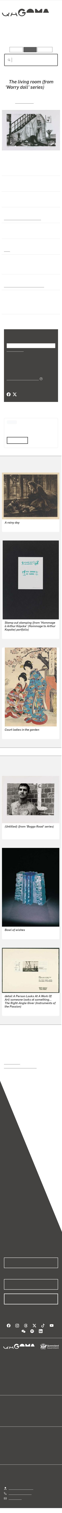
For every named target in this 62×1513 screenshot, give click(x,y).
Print (7, 250)
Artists (29, 37)
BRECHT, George (14, 634)
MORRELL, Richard (16, 934)
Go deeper (49, 37)
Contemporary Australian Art (22, 218)
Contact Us (15, 1498)
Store (7, 1417)
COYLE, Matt (24, 102)
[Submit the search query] (6, 60)
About (35, 1413)
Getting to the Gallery (21, 1488)
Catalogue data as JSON (22, 378)
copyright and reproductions (20, 1066)
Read (15, 440)
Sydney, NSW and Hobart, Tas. (22, 286)
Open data (10, 1409)
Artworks (12, 37)
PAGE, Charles (13, 834)
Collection (25, 24)
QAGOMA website (14, 1413)
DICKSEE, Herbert (15, 527)
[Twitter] (15, 394)
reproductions (12, 1062)
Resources (45, 49)
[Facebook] (9, 394)
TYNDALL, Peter (14, 1011)
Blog (35, 1409)
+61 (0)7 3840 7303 (20, 1493)
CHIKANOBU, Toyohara (18, 734)
